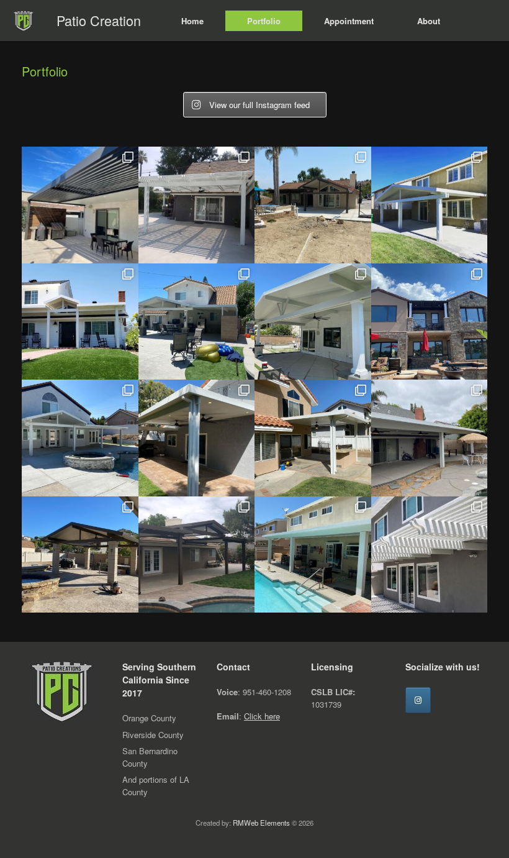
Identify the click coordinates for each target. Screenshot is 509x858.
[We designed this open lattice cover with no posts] (429, 554)
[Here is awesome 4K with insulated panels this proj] (80, 205)
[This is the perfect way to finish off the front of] (80, 321)
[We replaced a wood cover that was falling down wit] (312, 554)
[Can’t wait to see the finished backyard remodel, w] (312, 205)
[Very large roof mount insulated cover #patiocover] (429, 438)
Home (192, 21)
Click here (262, 716)
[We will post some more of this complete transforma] (312, 321)
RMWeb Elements (261, 823)
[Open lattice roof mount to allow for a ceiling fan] (196, 205)
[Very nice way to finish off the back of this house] (429, 205)
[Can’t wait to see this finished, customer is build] (80, 554)
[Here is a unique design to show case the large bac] (196, 554)
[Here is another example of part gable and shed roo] (196, 321)
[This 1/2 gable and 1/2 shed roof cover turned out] (80, 438)
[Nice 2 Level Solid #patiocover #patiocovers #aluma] (196, 438)
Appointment (349, 21)
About (428, 21)
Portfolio (264, 21)
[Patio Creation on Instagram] (418, 700)
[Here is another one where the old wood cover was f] (312, 438)
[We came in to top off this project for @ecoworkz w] (429, 321)
